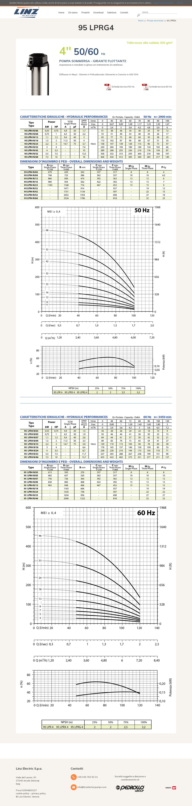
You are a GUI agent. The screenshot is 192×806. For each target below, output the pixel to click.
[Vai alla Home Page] (26, 12)
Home (61, 12)
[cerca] (138, 15)
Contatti (124, 12)
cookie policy (22, 793)
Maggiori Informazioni (163, 2)
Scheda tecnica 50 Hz (123, 86)
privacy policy (38, 793)
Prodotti (85, 12)
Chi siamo (73, 12)
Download (98, 12)
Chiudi (180, 2)
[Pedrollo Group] (130, 788)
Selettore (111, 12)
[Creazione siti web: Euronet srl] (170, 787)
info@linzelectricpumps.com (91, 787)
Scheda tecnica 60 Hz (160, 86)
